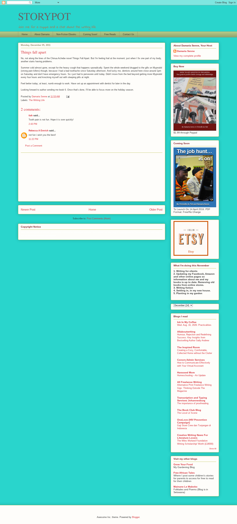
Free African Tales (184, 472)
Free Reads (110, 34)
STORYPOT (44, 16)
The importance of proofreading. (193, 403)
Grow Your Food (183, 464)
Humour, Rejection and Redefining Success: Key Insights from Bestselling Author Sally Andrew (194, 337)
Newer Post (28, 209)
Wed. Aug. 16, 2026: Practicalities (194, 325)
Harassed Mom (186, 372)
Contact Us (128, 34)
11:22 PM (33, 139)
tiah (31, 115)
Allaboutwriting (186, 331)
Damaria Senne (186, 51)
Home (25, 34)
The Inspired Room (188, 347)
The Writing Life (37, 100)
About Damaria (42, 34)
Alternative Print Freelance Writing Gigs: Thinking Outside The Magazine (194, 388)
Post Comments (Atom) (99, 218)
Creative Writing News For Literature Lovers (192, 436)
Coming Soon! (90, 34)
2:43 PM (33, 124)
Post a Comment (33, 145)
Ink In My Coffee (186, 322)
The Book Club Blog (189, 410)
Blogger (135, 517)
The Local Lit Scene (187, 413)
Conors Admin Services (191, 359)
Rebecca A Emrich (38, 130)
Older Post (155, 209)
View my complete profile (187, 55)
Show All (212, 449)
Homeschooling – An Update (191, 375)
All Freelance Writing (189, 382)
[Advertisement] (92, 177)
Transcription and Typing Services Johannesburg (192, 399)
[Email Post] (67, 96)
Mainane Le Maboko (185, 486)
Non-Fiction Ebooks (66, 34)
